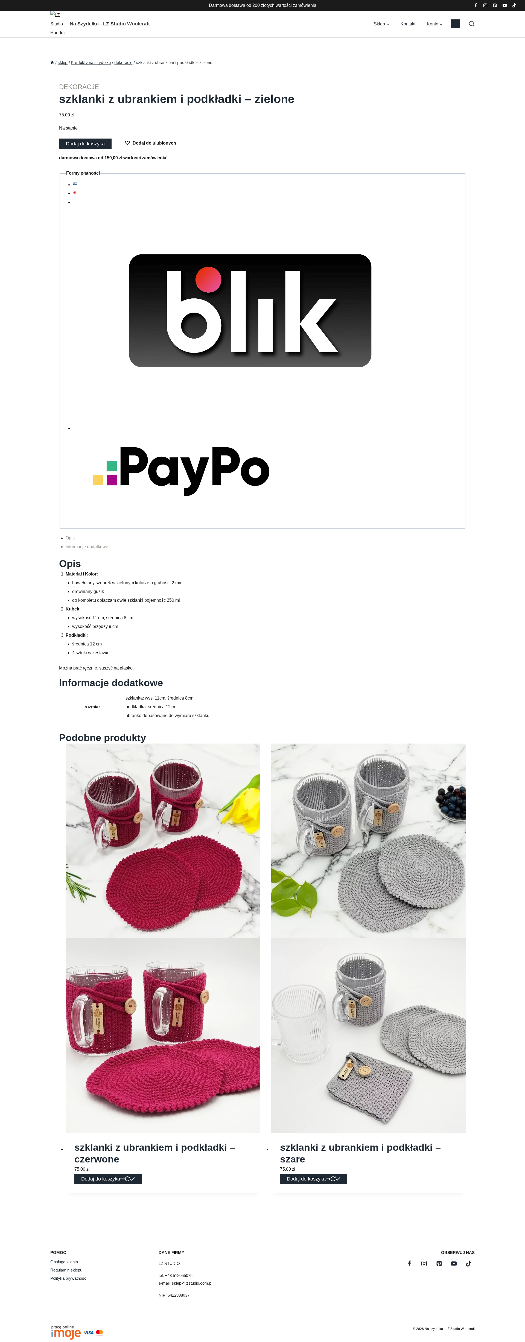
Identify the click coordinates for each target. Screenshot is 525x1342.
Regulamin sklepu (66, 1270)
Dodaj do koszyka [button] (100, 1179)
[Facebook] (475, 5)
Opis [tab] (70, 538)
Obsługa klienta (64, 1261)
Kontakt (408, 24)
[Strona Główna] (52, 62)
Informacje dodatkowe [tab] (87, 546)
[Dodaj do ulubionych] (73, 751)
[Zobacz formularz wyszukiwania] (469, 24)
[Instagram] (485, 5)
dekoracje (79, 86)
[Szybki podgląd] (457, 751)
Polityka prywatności (68, 1278)
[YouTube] (504, 5)
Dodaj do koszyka (85, 143)
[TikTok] (514, 5)
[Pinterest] (495, 5)
